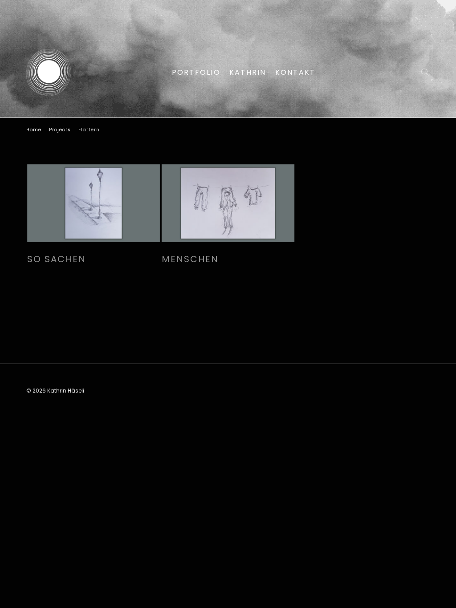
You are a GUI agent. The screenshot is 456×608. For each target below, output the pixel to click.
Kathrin (247, 72)
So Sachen (56, 259)
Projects (60, 129)
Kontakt (295, 72)
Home (33, 129)
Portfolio (196, 72)
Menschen (190, 259)
